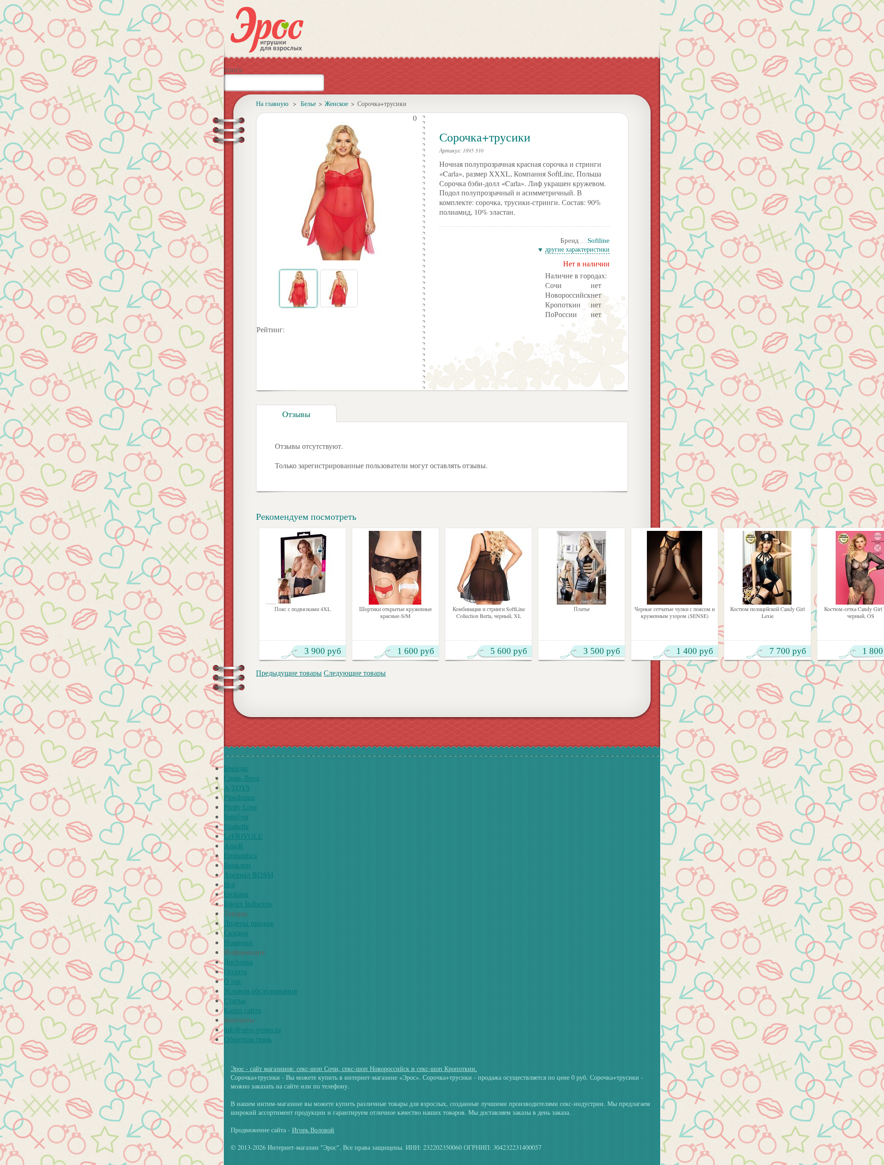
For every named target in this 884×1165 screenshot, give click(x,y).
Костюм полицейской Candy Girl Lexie (767, 612)
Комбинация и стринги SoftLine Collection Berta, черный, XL (489, 612)
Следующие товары (355, 672)
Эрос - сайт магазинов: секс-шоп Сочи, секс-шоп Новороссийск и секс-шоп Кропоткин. (354, 1068)
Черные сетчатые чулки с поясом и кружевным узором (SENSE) (674, 612)
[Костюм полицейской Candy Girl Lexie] (767, 568)
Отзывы (296, 413)
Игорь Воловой (313, 1129)
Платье (582, 609)
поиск (233, 69)
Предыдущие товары (289, 672)
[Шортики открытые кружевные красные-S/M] (395, 568)
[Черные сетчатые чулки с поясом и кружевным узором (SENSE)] (674, 568)
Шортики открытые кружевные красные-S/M (395, 612)
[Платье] (581, 568)
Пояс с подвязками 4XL (302, 609)
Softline (598, 240)
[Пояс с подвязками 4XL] (302, 568)
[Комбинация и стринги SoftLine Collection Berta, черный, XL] (488, 568)
